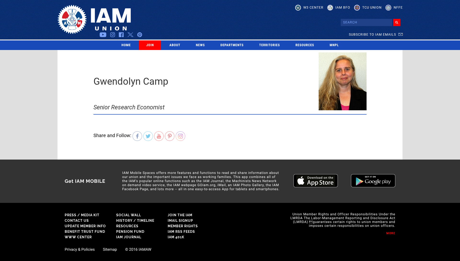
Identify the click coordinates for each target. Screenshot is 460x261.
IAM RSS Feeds (181, 231)
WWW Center (78, 237)
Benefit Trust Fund (85, 231)
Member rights (183, 226)
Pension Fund (130, 231)
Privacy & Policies (80, 249)
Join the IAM (180, 215)
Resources (304, 45)
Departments (232, 45)
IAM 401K (176, 237)
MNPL (334, 45)
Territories (269, 45)
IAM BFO (342, 7)
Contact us (77, 220)
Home (126, 45)
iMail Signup (180, 220)
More (390, 233)
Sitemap (110, 249)
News (200, 45)
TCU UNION (372, 7)
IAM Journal (128, 237)
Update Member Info (85, 226)
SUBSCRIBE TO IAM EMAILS (372, 34)
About (174, 45)
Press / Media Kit (82, 215)
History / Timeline (135, 220)
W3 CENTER (313, 7)
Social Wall (128, 215)
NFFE (398, 7)
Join (150, 45)
